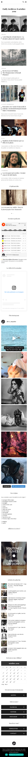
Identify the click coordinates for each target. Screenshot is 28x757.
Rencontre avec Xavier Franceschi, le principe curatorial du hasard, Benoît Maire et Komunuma (14, 108)
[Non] (26, 752)
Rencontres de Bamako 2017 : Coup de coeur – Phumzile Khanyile (17, 584)
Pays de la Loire (6, 517)
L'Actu (2, 138)
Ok (6, 754)
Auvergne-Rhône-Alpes (8, 500)
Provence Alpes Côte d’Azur (9, 518)
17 (14, 676)
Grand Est (4, 508)
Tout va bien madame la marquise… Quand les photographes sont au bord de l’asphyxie (17, 622)
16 (10, 676)
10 (14, 673)
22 (6, 679)
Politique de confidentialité (16, 754)
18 (17, 676)
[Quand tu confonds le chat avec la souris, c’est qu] (14, 365)
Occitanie (4, 515)
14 (3, 676)
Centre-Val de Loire (7, 504)
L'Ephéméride (4, 170)
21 (3, 679)
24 (14, 679)
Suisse (4, 523)
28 (3, 682)
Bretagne (4, 503)
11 (17, 673)
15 (6, 676)
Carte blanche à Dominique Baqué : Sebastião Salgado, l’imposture (17, 598)
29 (6, 682)
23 (10, 679)
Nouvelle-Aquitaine (7, 514)
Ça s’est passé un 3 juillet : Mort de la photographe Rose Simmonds (12, 208)
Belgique (4, 521)
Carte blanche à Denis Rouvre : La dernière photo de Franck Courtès (13, 38)
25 (17, 679)
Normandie (5, 512)
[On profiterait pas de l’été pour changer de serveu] (14, 338)
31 (14, 682)
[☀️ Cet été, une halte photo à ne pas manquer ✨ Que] (14, 391)
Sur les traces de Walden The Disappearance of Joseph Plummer (11, 73)
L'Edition (3, 68)
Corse (3, 506)
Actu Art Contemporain (7, 104)
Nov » (6, 684)
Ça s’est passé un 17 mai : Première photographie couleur (17, 642)
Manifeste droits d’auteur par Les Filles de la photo (13, 142)
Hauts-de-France (6, 509)
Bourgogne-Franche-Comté (9, 501)
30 (10, 682)
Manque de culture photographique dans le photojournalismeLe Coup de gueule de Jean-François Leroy (17, 607)
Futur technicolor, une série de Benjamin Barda (15, 635)
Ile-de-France (5, 511)
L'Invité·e (3, 34)
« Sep (2, 684)
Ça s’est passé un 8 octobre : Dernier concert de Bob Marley (14, 174)
